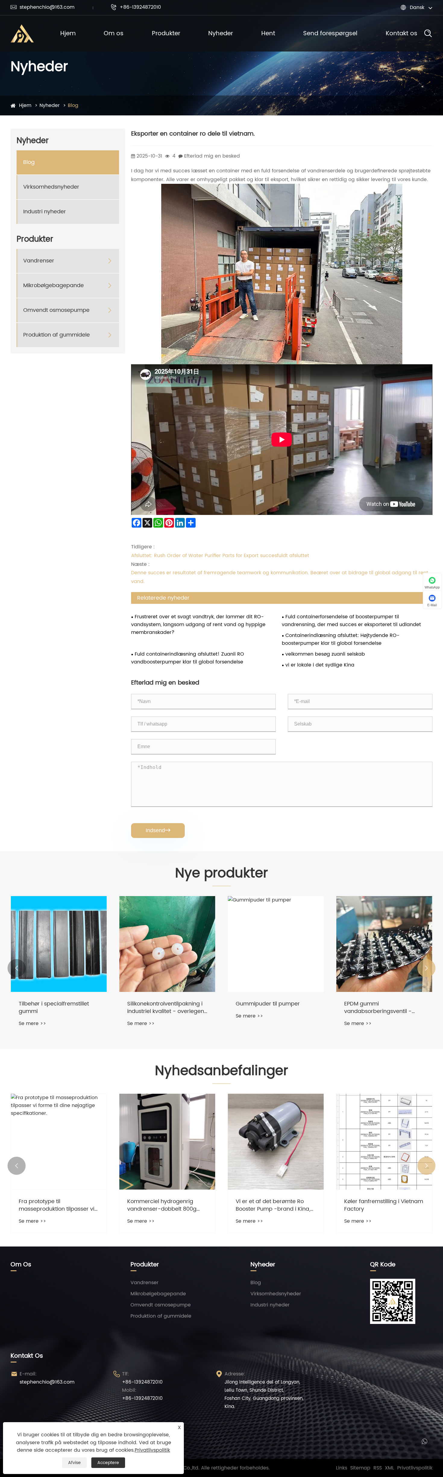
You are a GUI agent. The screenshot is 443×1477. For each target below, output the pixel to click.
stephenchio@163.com (42, 7)
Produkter (166, 34)
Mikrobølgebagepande (53, 285)
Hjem (68, 34)
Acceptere (108, 1462)
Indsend (158, 830)
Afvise (74, 1462)
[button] (17, 968)
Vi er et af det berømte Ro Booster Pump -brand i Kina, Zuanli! (164, 1205)
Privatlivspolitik (414, 1468)
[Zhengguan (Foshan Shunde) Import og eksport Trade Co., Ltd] (22, 33)
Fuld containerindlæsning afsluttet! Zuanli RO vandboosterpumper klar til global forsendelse (187, 658)
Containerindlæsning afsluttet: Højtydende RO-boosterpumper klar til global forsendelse (340, 639)
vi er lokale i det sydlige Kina (319, 665)
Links (341, 1468)
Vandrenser (38, 261)
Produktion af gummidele (56, 335)
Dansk (417, 7)
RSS (377, 1468)
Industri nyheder (44, 211)
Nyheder (220, 34)
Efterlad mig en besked (212, 156)
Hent (268, 34)
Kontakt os (401, 34)
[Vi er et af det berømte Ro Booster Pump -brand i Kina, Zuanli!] (167, 1142)
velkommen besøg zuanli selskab (325, 654)
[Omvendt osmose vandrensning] (384, 944)
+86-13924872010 (136, 7)
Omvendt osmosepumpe (56, 310)
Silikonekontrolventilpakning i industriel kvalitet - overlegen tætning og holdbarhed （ (57, 1007)
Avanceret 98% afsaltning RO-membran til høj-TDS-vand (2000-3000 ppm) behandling (383, 1205)
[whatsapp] (424, 1441)
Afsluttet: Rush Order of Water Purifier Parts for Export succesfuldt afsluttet (220, 556)
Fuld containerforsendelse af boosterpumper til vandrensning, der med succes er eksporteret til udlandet (351, 621)
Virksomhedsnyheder (51, 187)
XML (389, 1468)
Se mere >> (32, 1023)
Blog (73, 105)
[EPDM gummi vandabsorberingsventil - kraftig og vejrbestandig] (276, 944)
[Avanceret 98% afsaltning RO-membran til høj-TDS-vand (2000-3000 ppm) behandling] (384, 1142)
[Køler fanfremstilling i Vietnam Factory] (276, 1142)
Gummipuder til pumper (159, 1004)
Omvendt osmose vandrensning (367, 1007)
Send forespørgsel (330, 34)
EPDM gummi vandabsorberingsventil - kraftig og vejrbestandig (269, 1007)
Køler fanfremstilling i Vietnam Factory (275, 1205)
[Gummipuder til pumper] (167, 944)
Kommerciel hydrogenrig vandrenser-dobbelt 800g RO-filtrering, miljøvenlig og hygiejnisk (54, 1205)
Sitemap (360, 1468)
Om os (114, 34)
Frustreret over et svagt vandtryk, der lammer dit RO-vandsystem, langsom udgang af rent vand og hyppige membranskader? (198, 624)
